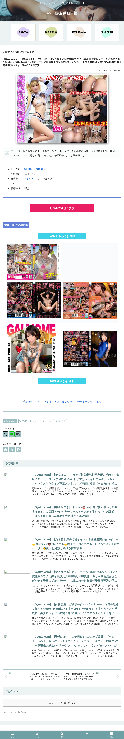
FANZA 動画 (62, 236)
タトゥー (49, 421)
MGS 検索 (62, 381)
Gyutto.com (11, 421)
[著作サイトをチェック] (5, 449)
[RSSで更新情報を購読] (18, 449)
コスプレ (36, 421)
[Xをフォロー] (12, 449)
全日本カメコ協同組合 (36, 169)
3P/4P (24, 421)
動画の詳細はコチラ (62, 208)
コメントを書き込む (62, 702)
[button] (18, 434)
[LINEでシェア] (12, 434)
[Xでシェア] (5, 434)
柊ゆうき (28, 178)
